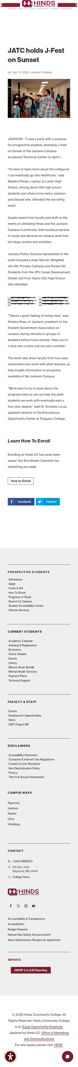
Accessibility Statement (23, 755)
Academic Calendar (21, 641)
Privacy (13, 772)
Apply (12, 584)
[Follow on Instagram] (26, 906)
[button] (66, 22)
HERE (58, 1045)
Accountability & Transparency (26, 919)
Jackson (13, 808)
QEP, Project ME (19, 724)
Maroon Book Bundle (21, 667)
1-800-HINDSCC (22, 861)
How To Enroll (17, 592)
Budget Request (18, 929)
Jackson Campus (41, 72)
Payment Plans (18, 676)
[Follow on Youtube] (33, 906)
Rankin (12, 813)
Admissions (15, 579)
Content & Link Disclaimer (24, 764)
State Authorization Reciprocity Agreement (34, 940)
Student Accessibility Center (26, 605)
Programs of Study (20, 597)
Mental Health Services (23, 671)
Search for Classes (20, 601)
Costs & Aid (16, 588)
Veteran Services (19, 610)
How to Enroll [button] (20, 481)
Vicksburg (14, 824)
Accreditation (16, 924)
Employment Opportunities (25, 715)
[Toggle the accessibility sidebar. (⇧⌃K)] (10, 1056)
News (12, 720)
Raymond (13, 803)
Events (13, 658)
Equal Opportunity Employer (42, 1027)
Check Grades (17, 654)
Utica (11, 819)
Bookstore (15, 649)
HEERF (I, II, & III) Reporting (31, 970)
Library (13, 663)
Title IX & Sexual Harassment (26, 777)
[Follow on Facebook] (11, 906)
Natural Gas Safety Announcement (29, 934)
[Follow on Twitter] (18, 906)
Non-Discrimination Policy (24, 768)
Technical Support (19, 680)
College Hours (21, 877)
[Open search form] (58, 22)
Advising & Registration (23, 645)
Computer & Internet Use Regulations (31, 759)
